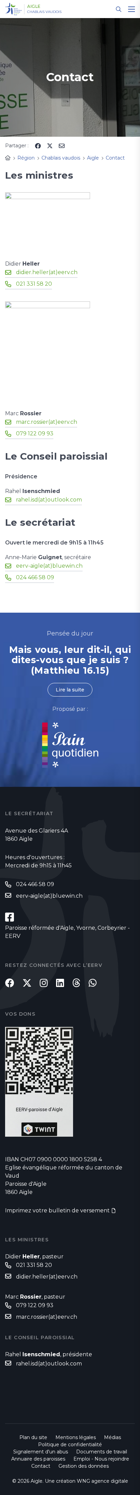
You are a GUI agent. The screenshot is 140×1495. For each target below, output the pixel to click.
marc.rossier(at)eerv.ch (46, 422)
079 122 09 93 (34, 433)
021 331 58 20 (34, 284)
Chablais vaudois (44, 12)
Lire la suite (70, 690)
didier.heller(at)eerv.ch (46, 272)
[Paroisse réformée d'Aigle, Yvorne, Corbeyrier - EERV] (9, 917)
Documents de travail (101, 1452)
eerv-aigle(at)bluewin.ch (49, 566)
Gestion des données (83, 1466)
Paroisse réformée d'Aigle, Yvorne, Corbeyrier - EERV (67, 932)
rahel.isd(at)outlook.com (49, 499)
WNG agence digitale (102, 1481)
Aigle (34, 6)
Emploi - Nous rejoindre (101, 1459)
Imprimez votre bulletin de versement (57, 1210)
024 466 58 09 (35, 577)
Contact (40, 1466)
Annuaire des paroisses (38, 1459)
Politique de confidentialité (70, 1444)
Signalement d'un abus (40, 1452)
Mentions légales (75, 1437)
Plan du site (33, 1437)
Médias (112, 1437)
